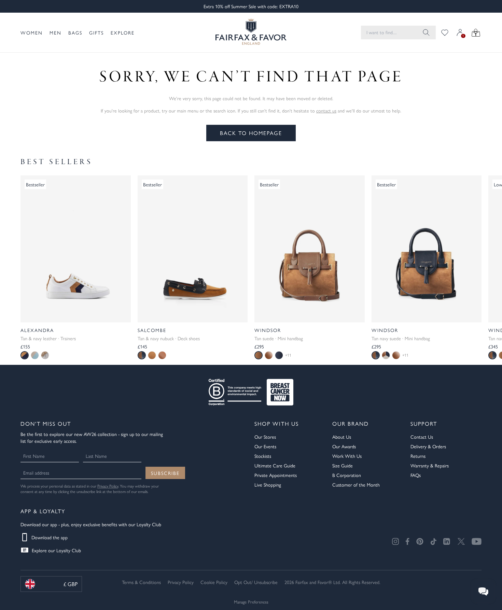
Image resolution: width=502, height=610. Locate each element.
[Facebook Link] (407, 541)
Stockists (262, 455)
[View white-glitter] (45, 355)
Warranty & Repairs (429, 465)
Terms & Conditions (141, 582)
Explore (123, 32)
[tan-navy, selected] (376, 355)
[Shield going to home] (251, 32)
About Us (341, 436)
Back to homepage (251, 133)
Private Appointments (275, 475)
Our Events (265, 446)
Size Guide (342, 465)
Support (423, 423)
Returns (418, 455)
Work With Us (347, 455)
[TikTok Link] (433, 541)
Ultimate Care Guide (274, 465)
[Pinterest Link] (419, 541)
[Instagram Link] (395, 541)
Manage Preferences (251, 601)
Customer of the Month (356, 484)
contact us (326, 110)
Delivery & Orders (428, 446)
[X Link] (461, 541)
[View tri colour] (386, 355)
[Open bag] (476, 32)
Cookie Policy (213, 582)
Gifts (96, 32)
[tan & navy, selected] (24, 355)
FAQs (415, 475)
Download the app (49, 537)
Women (31, 32)
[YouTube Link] (477, 541)
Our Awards (344, 446)
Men (55, 32)
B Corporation (346, 475)
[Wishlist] (445, 32)
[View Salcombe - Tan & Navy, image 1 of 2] (193, 248)
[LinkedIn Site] (447, 541)
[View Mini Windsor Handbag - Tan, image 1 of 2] (309, 248)
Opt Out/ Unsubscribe (256, 582)
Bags (75, 32)
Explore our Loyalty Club (56, 550)
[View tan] (152, 355)
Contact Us (421, 436)
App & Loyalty (42, 511)
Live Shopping (267, 484)
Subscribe (165, 472)
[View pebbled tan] (269, 355)
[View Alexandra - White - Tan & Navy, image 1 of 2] (75, 248)
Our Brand (350, 423)
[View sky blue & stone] (35, 355)
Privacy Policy (107, 486)
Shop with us (276, 423)
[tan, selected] (258, 355)
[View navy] (279, 355)
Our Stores (265, 436)
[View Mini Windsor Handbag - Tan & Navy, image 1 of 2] (427, 248)
